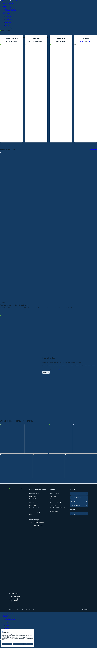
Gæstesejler (5, 615)
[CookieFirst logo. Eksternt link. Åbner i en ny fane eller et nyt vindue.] (2, 631)
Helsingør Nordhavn (9, 618)
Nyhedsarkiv (93, 149)
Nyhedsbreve (8, 627)
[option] (50, 642)
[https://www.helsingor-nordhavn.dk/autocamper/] (61, 88)
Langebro (89, 41)
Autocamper (5, 622)
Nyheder (7, 625)
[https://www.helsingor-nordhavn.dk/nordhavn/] (11, 88)
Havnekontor (8, 628)
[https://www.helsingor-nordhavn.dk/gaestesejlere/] (36, 88)
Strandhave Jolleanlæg (10, 621)
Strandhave (82, 41)
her (5, 639)
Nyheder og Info (6, 624)
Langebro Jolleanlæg (10, 619)
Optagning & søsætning (8, 613)
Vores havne (5, 616)
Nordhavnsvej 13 (57, 369)
